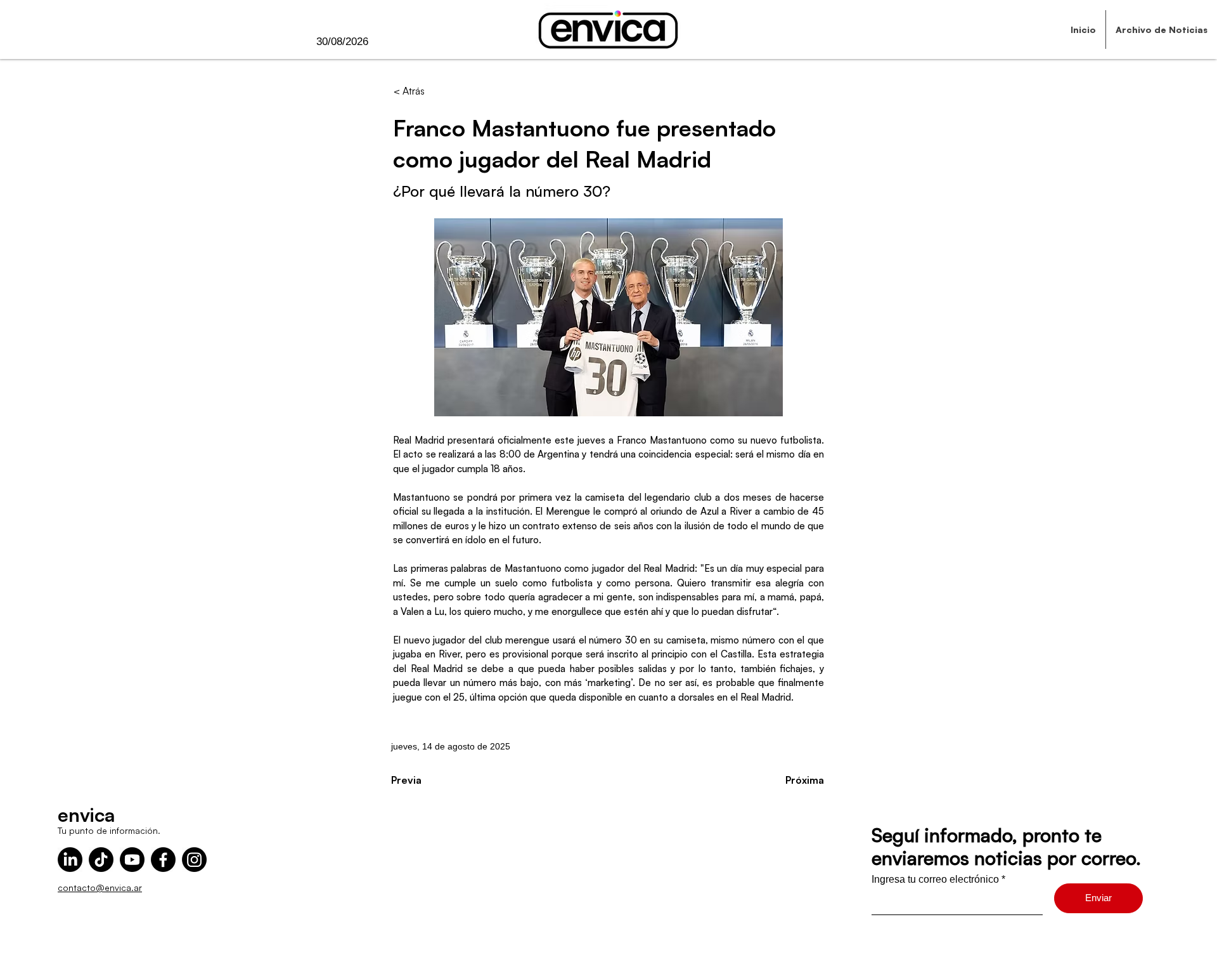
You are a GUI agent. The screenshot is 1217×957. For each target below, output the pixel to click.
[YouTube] (132, 859)
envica (86, 814)
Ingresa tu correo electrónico (935, 879)
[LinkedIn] (70, 859)
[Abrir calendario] (394, 42)
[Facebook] (163, 859)
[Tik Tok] (101, 859)
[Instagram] (194, 859)
